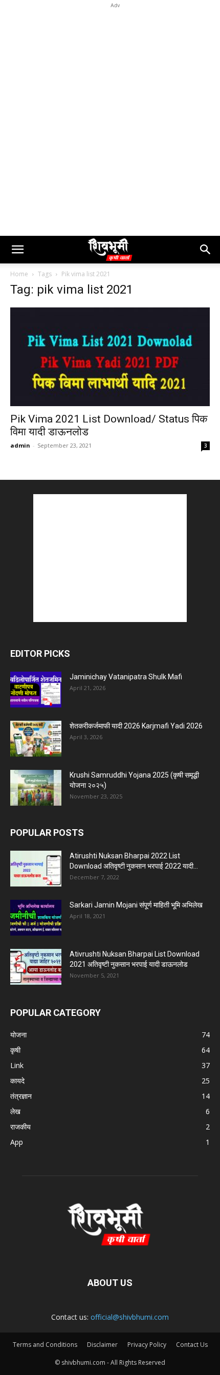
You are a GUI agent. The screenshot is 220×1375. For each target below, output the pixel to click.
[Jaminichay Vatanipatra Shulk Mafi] (35, 689)
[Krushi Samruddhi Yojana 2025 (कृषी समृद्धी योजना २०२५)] (35, 788)
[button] (17, 249)
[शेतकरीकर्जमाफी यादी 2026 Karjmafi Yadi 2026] (35, 739)
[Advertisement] (110, 121)
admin (20, 445)
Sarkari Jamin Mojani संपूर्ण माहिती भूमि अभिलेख (136, 905)
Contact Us (192, 1344)
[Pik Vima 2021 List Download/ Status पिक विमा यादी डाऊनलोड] (110, 356)
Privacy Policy (146, 1344)
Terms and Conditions (45, 1344)
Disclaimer (102, 1344)
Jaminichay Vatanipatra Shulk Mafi (126, 677)
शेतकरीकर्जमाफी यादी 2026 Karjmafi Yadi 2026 (136, 726)
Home (19, 274)
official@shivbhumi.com (130, 1317)
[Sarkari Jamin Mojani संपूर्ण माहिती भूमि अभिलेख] (35, 918)
